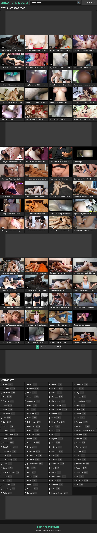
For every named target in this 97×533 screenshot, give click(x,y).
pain (55, 455)
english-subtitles (11, 472)
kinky (31, 472)
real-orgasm (58, 476)
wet (79, 476)
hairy (31, 418)
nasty (55, 418)
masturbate (58, 401)
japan (32, 447)
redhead (56, 485)
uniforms (81, 439)
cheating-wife (10, 434)
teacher (80, 414)
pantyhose (57, 464)
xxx (79, 485)
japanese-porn (34, 464)
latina (31, 493)
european (9, 485)
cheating (8, 430)
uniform (81, 434)
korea (31, 480)
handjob (32, 430)
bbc (6, 418)
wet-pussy (82, 480)
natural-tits (57, 422)
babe (7, 405)
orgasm (57, 439)
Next (59, 347)
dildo (7, 464)
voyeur (80, 460)
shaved (81, 397)
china (7, 439)
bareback (8, 414)
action (7, 384)
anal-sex (8, 401)
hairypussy (33, 426)
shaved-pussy (83, 401)
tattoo (80, 409)
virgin (80, 455)
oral (55, 434)
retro (55, 489)
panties (56, 460)
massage (57, 397)
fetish (31, 393)
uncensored (82, 426)
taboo (80, 405)
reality (56, 480)
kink (31, 468)
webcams (81, 472)
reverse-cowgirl (59, 493)
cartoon (8, 426)
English (90, 3)
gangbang (33, 401)
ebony (7, 468)
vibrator (81, 447)
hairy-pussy (33, 422)
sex (79, 388)
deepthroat (9, 451)
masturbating (58, 405)
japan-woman (34, 455)
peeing (55, 472)
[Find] (79, 2)
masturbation (59, 409)
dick (7, 455)
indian (31, 439)
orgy (55, 443)
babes (7, 409)
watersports (82, 464)
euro (7, 480)
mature (56, 414)
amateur (9, 388)
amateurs (9, 393)
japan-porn (33, 451)
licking (56, 393)
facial (7, 493)
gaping (31, 405)
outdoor (56, 451)
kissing (32, 476)
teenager (81, 422)
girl (31, 409)
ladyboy (32, 489)
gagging (32, 397)
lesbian (56, 384)
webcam (81, 468)
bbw (7, 422)
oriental (56, 447)
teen (80, 418)
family (31, 384)
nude (55, 430)
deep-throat (10, 447)
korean (32, 485)
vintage (80, 451)
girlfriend (33, 414)
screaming (81, 384)
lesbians (56, 388)
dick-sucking (10, 460)
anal (7, 397)
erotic (7, 476)
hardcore (33, 434)
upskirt (80, 443)
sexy (80, 393)
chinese (8, 443)
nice (55, 426)
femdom (32, 388)
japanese (33, 460)
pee (55, 468)
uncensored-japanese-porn (85, 430)
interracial (33, 443)
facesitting (9, 489)
